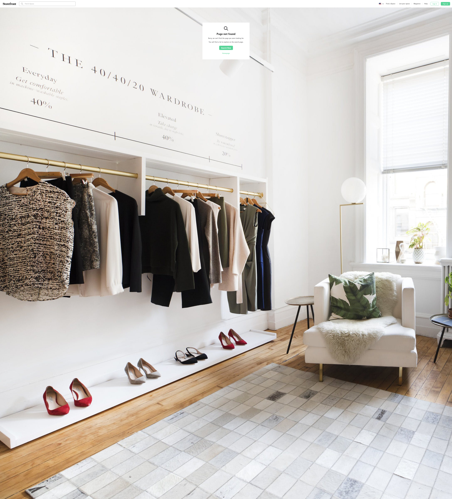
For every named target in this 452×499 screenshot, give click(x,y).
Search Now (226, 48)
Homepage (226, 53)
